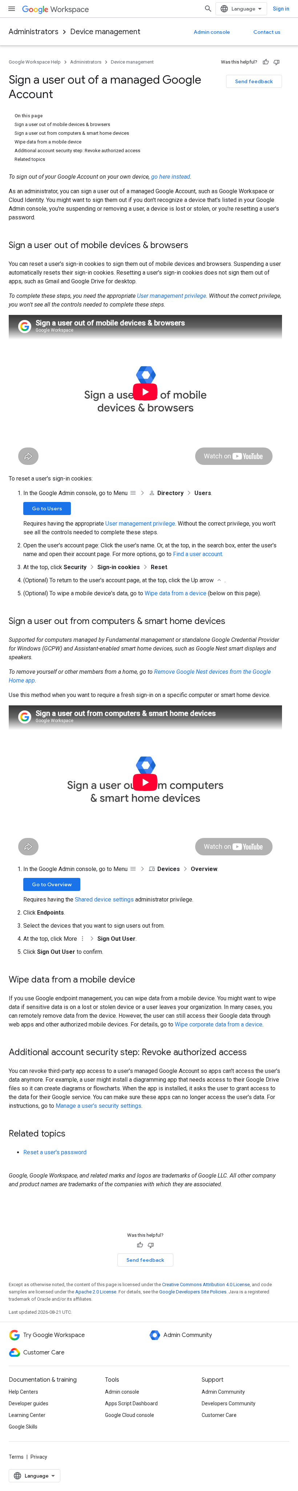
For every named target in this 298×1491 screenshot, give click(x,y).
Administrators (34, 31)
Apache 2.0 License (95, 1292)
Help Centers (23, 1392)
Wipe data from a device (175, 593)
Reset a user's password (54, 1152)
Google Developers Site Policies (192, 1292)
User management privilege (171, 295)
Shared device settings (104, 899)
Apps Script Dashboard (131, 1403)
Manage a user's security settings (98, 1105)
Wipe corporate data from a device (218, 1024)
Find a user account (197, 554)
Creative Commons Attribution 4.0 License (206, 1284)
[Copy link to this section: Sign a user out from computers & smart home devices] (232, 621)
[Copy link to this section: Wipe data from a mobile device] (142, 980)
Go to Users (47, 508)
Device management (105, 31)
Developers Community (228, 1403)
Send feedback (254, 81)
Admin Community (223, 1392)
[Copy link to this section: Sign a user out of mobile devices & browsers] (195, 246)
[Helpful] (265, 62)
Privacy (39, 1457)
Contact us (267, 32)
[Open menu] (11, 8)
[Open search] (208, 8)
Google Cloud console (129, 1415)
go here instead (170, 176)
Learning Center (27, 1415)
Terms (16, 1457)
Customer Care (219, 1415)
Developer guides (28, 1403)
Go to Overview (52, 884)
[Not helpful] (276, 62)
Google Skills (23, 1427)
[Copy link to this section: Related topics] (72, 1134)
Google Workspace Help (35, 62)
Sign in (281, 9)
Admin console (212, 32)
